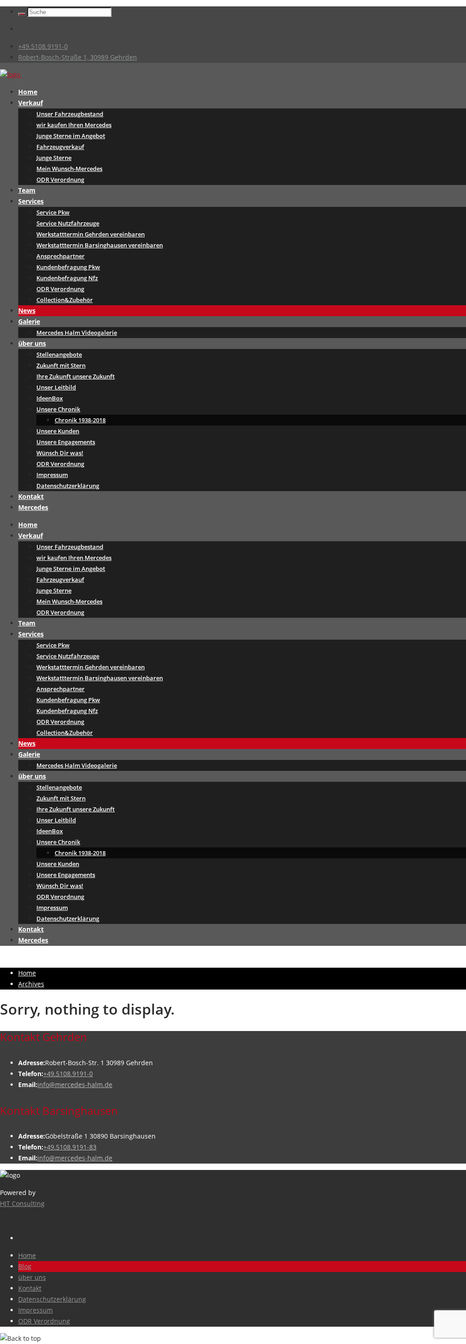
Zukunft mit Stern (61, 365)
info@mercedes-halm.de (74, 1084)
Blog (24, 1266)
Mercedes (33, 507)
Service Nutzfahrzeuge (67, 223)
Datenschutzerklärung (67, 486)
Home (27, 91)
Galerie (29, 321)
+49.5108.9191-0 (43, 46)
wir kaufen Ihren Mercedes (73, 125)
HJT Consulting (22, 1203)
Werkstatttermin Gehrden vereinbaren (90, 234)
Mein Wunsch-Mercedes (69, 168)
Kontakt (31, 496)
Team (26, 190)
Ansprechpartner (60, 256)
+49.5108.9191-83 (69, 1147)
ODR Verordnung (60, 179)
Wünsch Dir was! (59, 453)
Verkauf (30, 102)
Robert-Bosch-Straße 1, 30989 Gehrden (77, 57)
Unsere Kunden (57, 431)
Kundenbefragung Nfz (67, 278)
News (26, 310)
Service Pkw (53, 212)
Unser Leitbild (56, 387)
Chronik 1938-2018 (80, 420)
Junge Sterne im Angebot (70, 136)
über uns (32, 343)
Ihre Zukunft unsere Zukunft (75, 376)
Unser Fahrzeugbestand (69, 114)
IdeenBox (49, 398)
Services (31, 201)
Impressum (52, 475)
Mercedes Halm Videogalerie (76, 332)
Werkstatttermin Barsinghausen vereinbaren (99, 245)
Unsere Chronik (58, 409)
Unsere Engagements (65, 442)
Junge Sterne (53, 158)
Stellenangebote (59, 354)
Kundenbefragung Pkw (68, 267)
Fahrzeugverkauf (60, 147)
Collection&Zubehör (64, 300)
